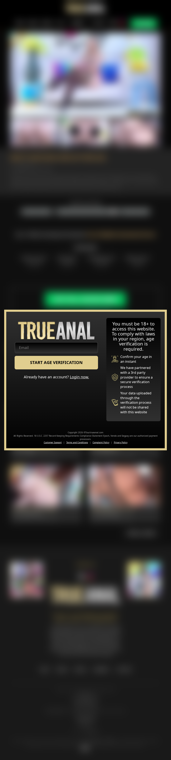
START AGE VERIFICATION (56, 362)
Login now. (79, 376)
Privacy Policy (120, 442)
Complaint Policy (101, 442)
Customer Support (53, 442)
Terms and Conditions (77, 442)
